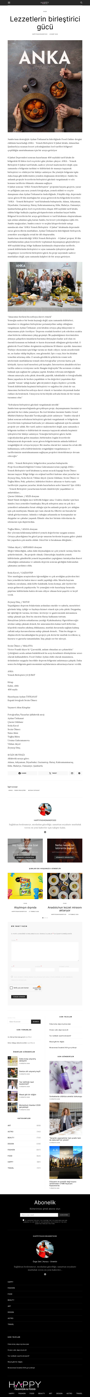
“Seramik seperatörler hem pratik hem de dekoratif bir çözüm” (65, 1139)
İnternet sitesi (64, 966)
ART (65, 843)
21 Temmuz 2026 (34, 911)
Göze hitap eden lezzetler (17, 1043)
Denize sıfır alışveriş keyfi (29, 1071)
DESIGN (11, 1144)
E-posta (38, 966)
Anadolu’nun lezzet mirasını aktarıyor (65, 909)
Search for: (11, 1018)
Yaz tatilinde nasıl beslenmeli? (26, 1083)
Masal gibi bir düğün (27, 1094)
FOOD (45, 11)
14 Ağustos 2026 (24, 1086)
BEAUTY (11, 1138)
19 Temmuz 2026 (73, 914)
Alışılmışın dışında (25, 907)
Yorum (13, 940)
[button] (43, 918)
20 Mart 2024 (54, 34)
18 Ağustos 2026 (24, 1063)
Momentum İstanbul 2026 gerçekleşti (29, 1106)
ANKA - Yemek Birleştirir (17, 790)
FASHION (25, 843)
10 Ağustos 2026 (24, 1097)
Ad (12, 966)
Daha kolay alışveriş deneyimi (27, 1060)
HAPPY (10, 1162)
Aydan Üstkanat (34, 790)
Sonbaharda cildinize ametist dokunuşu (65, 1096)
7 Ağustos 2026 (54, 1188)
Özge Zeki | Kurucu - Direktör (45, 1261)
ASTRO (10, 1132)
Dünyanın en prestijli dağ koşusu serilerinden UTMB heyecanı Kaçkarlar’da (62, 1183)
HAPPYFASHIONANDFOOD (39, 34)
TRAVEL (11, 1168)
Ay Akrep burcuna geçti (16, 1037)
